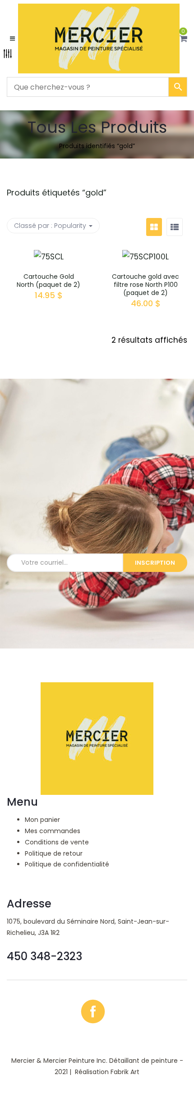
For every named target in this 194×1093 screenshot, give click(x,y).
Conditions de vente (57, 842)
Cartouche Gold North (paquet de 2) (48, 280)
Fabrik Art (125, 1071)
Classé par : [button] (50, 225)
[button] (183, 38)
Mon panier (42, 819)
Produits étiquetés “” (56, 192)
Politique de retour (54, 853)
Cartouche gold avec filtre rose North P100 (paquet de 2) (145, 284)
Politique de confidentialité (67, 864)
